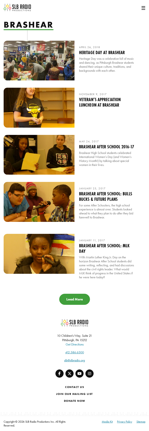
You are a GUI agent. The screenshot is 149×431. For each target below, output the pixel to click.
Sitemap (140, 422)
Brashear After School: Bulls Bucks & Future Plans (105, 196)
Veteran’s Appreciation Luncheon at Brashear (100, 102)
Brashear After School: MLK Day (104, 248)
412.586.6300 (74, 352)
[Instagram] (89, 373)
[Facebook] (59, 373)
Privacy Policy (124, 422)
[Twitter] (69, 373)
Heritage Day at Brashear (102, 52)
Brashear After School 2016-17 (106, 147)
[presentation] (39, 60)
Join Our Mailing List (74, 394)
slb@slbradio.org (74, 360)
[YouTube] (79, 373)
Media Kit (107, 422)
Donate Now (74, 401)
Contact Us (74, 387)
